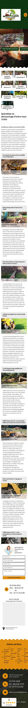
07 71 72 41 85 (19, 593)
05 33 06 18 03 (15, 586)
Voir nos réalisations (10, 49)
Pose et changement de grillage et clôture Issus (25, 655)
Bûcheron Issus (5, 657)
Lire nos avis (9, 704)
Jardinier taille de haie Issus (18, 652)
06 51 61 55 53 (19, 589)
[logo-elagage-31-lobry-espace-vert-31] (11, 15)
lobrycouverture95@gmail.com (18, 692)
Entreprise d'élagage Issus (5, 651)
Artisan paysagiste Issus (18, 661)
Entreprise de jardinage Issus (12, 656)
